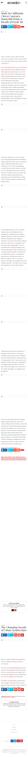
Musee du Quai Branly (10, 680)
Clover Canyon (18, 59)
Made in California (16, 458)
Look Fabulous (4, 11)
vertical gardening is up (16, 668)
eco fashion (16, 456)
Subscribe (14, 729)
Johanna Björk (14, 24)
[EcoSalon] (14, 2)
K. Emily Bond (14, 632)
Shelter (3, 625)
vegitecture (17, 696)
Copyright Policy (14, 732)
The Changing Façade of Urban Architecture (13, 628)
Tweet (11, 26)
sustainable (13, 460)
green (13, 457)
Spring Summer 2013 (5, 460)
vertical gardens (11, 697)
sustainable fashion (21, 460)
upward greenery (11, 674)
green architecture (9, 696)
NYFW (14, 459)
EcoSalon (22, 456)
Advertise (14, 727)
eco (12, 456)
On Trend (15, 606)
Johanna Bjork (19, 457)
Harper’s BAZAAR (13, 250)
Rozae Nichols (16, 168)
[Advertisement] (14, 541)
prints (17, 459)
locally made (8, 458)
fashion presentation (6, 457)
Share (5, 26)
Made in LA (23, 458)
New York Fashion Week (8, 67)
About (14, 724)
